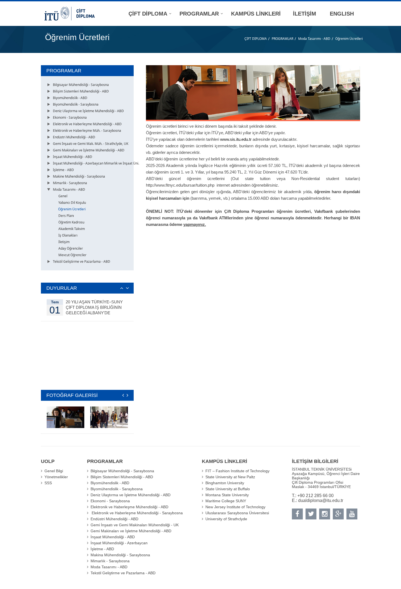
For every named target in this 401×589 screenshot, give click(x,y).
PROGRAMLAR (282, 38)
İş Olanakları (67, 235)
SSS (48, 483)
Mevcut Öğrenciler (72, 255)
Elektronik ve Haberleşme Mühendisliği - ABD (87, 124)
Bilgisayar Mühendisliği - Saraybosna (81, 84)
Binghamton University (224, 483)
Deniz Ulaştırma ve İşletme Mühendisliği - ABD (88, 111)
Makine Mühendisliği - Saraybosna (79, 176)
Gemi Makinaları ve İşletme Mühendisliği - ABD (88, 150)
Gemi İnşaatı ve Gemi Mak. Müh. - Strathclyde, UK (90, 143)
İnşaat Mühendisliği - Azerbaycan (119, 543)
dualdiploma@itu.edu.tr (320, 500)
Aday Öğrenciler (70, 248)
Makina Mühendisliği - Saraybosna (120, 555)
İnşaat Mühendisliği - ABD (72, 156)
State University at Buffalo (227, 489)
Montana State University (227, 495)
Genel (62, 196)
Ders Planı (66, 215)
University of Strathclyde (226, 519)
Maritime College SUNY (225, 501)
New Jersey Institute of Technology (235, 507)
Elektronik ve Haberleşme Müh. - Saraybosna (87, 130)
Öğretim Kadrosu (71, 222)
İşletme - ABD (63, 170)
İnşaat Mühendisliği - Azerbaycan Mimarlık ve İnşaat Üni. (96, 163)
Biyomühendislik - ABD (70, 97)
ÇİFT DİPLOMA (255, 38)
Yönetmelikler (56, 477)
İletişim (64, 242)
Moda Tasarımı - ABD (314, 38)
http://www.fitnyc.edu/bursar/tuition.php (180, 185)
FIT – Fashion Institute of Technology (237, 471)
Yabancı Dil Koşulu (72, 202)
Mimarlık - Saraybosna (70, 183)
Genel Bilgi (53, 471)
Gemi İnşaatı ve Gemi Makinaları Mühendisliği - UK (135, 525)
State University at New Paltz (230, 477)
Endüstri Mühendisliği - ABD (74, 137)
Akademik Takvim (71, 228)
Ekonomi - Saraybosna (70, 117)
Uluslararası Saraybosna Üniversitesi (237, 513)
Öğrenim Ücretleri (349, 38)
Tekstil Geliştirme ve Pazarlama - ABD (81, 261)
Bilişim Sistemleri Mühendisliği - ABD (81, 91)
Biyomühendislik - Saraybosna (75, 104)
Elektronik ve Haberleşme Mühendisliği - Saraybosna (137, 513)
